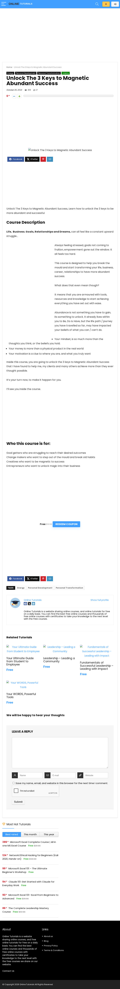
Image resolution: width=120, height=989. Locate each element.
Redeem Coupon (66, 524)
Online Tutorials (33, 600)
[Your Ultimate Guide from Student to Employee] (23, 647)
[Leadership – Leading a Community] (60, 647)
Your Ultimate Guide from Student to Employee (20, 661)
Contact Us (8, 971)
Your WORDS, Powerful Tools (21, 695)
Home (9, 67)
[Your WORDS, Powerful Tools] (23, 683)
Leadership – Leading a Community (59, 659)
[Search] (97, 4)
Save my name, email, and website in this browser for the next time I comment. (62, 783)
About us (48, 936)
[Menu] (4, 4)
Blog (46, 941)
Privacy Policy (51, 945)
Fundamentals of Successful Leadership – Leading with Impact (96, 666)
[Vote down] (14, 96)
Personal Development (25, 73)
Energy (10, 73)
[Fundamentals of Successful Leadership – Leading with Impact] (96, 647)
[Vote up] (19, 96)
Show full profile (100, 600)
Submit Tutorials (106, 4)
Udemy (65, 73)
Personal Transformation (49, 73)
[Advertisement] (60, 33)
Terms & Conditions (54, 950)
